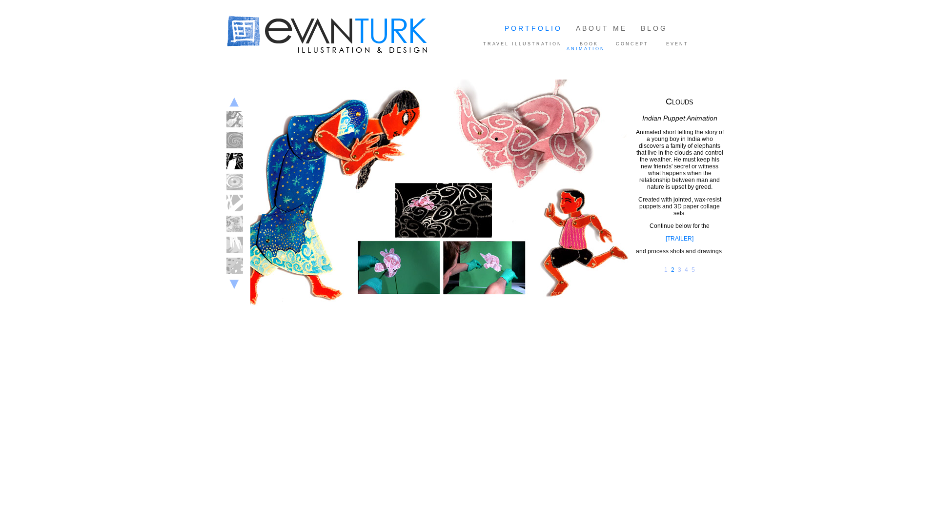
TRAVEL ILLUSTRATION (522, 43)
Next (234, 286)
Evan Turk (246, 64)
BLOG (654, 28)
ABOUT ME (601, 28)
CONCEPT (632, 43)
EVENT (677, 43)
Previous (234, 102)
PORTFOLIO (533, 28)
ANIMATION (586, 48)
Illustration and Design (346, 36)
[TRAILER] (679, 238)
